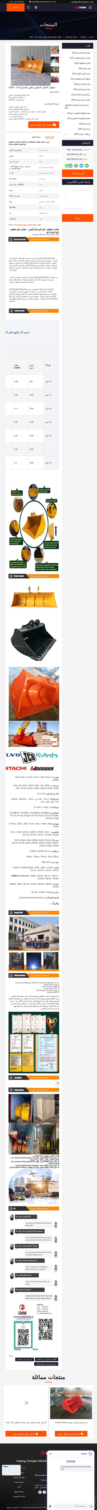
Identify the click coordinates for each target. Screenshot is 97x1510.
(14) (78, 118)
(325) (82, 134)
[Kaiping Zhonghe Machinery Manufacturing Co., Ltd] (80, 7)
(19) (84, 68)
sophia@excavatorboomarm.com (43, 2)
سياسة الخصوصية (19, 1496)
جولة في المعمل (19, 1477)
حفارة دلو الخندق (71, 37)
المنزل (91, 37)
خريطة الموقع (19, 1492)
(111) (81, 53)
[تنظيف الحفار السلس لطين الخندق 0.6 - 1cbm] (31, 66)
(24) (80, 79)
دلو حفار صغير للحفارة (24, 1359)
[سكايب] (81, 165)
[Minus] (50, 1453)
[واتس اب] (76, 165)
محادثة (15, 7)
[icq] (66, 165)
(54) (76, 106)
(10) (84, 124)
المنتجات (83, 37)
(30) (80, 100)
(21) (80, 95)
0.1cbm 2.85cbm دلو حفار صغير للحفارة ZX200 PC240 (28, 1423)
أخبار (19, 1487)
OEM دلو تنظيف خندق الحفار (47, 1359)
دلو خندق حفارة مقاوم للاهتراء (46, 1364)
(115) (82, 84)
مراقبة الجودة (19, 1482)
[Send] (50, 1506)
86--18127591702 (17, 2)
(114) (82, 63)
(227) (80, 58)
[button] (88, 1409)
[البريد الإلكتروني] (70, 165)
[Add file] (91, 1506)
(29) (81, 89)
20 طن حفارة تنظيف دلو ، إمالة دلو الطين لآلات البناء (71, 1422)
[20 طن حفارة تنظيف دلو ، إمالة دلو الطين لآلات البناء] (71, 1403)
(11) (81, 74)
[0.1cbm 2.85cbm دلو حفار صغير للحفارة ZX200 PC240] (26, 1403)
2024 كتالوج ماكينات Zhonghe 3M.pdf (45, 234)
